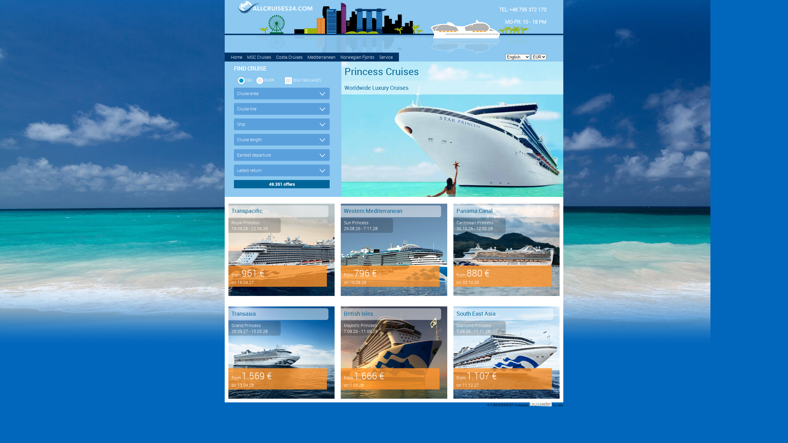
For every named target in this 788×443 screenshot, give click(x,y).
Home (236, 57)
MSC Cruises (259, 57)
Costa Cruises (289, 57)
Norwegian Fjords (357, 57)
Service (386, 57)
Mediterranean (322, 57)
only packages (307, 80)
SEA (249, 80)
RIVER (269, 80)
